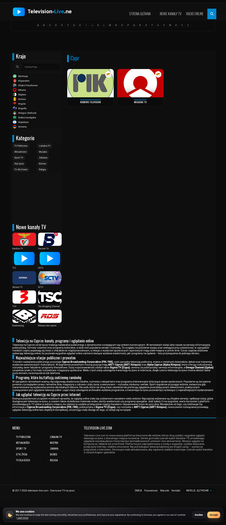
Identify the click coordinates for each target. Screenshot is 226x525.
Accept (214, 515)
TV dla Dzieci (21, 169)
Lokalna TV (44, 145)
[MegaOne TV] (140, 83)
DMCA (138, 490)
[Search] (17, 67)
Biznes (42, 163)
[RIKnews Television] (90, 83)
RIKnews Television (90, 102)
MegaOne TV (140, 102)
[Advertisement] (113, 42)
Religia (42, 169)
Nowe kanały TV (171, 13)
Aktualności (20, 151)
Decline (199, 515)
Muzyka (43, 151)
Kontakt (176, 490)
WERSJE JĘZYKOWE (198, 490)
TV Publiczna (20, 145)
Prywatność (151, 490)
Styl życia (19, 163)
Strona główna (140, 13)
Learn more (22, 518)
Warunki (164, 490)
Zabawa (43, 157)
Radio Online (194, 13)
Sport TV (18, 157)
